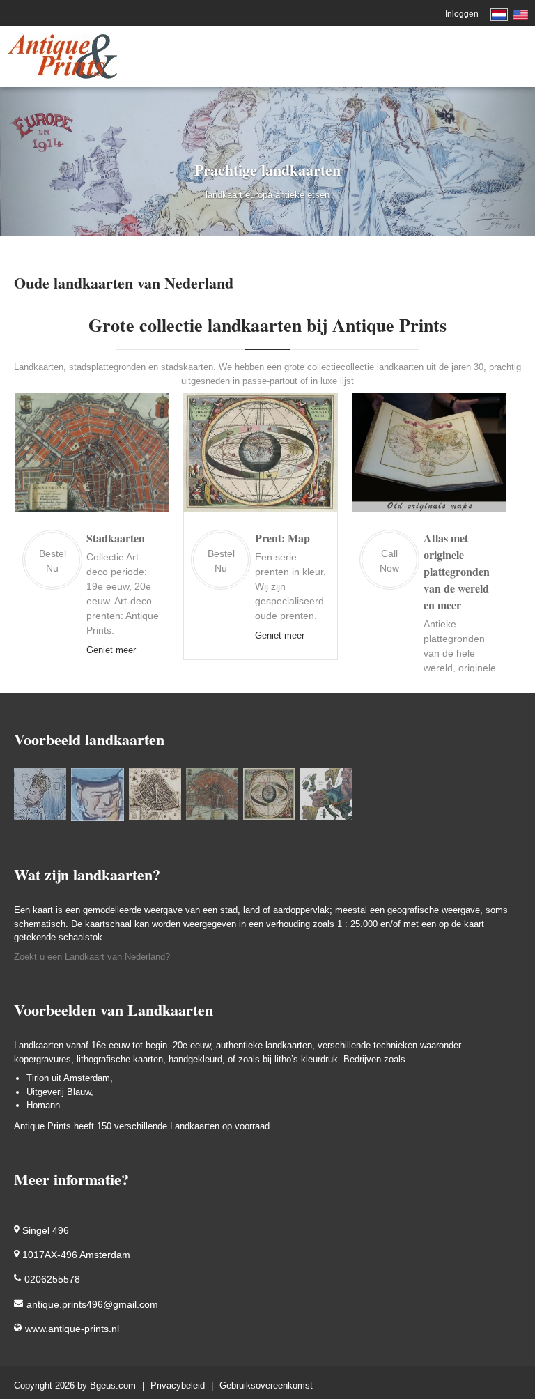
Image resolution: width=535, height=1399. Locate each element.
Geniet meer (129, 635)
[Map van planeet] (269, 794)
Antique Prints (42, 1126)
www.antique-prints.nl (72, 1328)
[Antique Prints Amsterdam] (62, 56)
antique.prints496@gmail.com (92, 1304)
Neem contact (470, 669)
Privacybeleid (177, 1385)
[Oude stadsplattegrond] (155, 794)
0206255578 (52, 1279)
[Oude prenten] (40, 794)
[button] (40, 161)
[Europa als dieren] (97, 794)
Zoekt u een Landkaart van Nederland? (92, 956)
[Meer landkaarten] (212, 794)
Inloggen (462, 14)
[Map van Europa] (326, 794)
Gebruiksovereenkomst (266, 1385)
